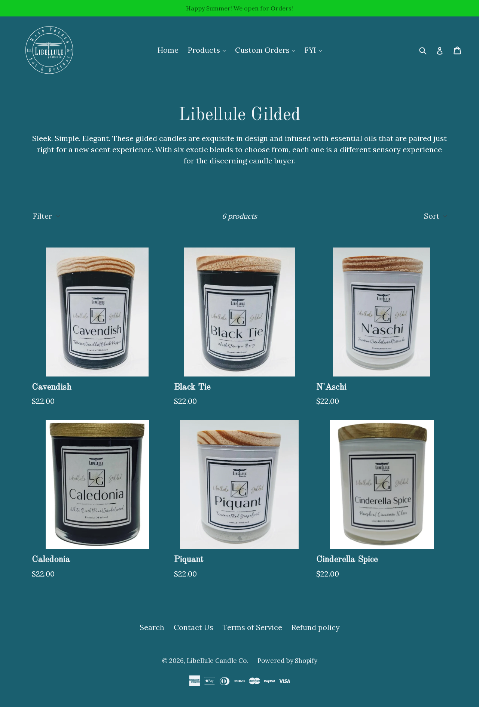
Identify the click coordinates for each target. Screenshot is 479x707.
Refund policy (316, 627)
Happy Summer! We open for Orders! (239, 8)
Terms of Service (252, 627)
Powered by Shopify (287, 661)
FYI (315, 50)
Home (168, 50)
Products (208, 50)
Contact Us (193, 627)
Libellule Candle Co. (217, 661)
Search (152, 627)
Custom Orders (267, 50)
